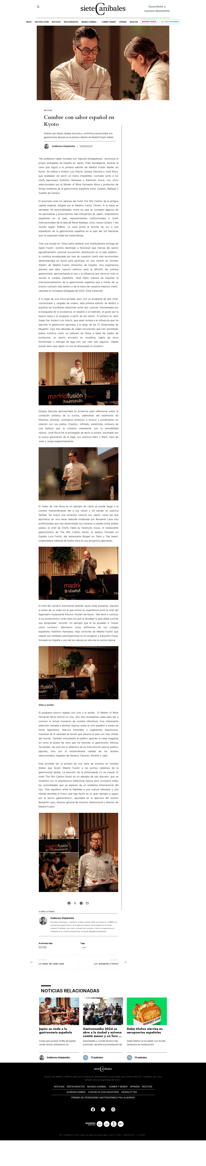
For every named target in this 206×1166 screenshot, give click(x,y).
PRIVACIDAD (129, 1135)
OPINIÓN (135, 1086)
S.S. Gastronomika (170, 22)
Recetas (134, 22)
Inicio (29, 22)
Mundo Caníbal (89, 22)
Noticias (56, 22)
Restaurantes (71, 22)
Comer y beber (109, 22)
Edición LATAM (42, 22)
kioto (84, 947)
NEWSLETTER (129, 1092)
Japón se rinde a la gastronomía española (55, 1030)
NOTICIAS (59, 1086)
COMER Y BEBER (118, 1086)
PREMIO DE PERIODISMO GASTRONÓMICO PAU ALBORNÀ (103, 1097)
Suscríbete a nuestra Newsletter (157, 9)
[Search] (38, 6)
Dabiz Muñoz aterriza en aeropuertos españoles (145, 1030)
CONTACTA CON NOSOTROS (103, 1092)
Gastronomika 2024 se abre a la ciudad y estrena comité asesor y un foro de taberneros (103, 1034)
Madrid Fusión (149, 22)
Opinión (122, 22)
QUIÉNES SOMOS (76, 1092)
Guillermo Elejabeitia (62, 918)
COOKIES (141, 1135)
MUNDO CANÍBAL (97, 1086)
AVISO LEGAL (115, 1135)
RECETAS (147, 1086)
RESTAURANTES (76, 1086)
